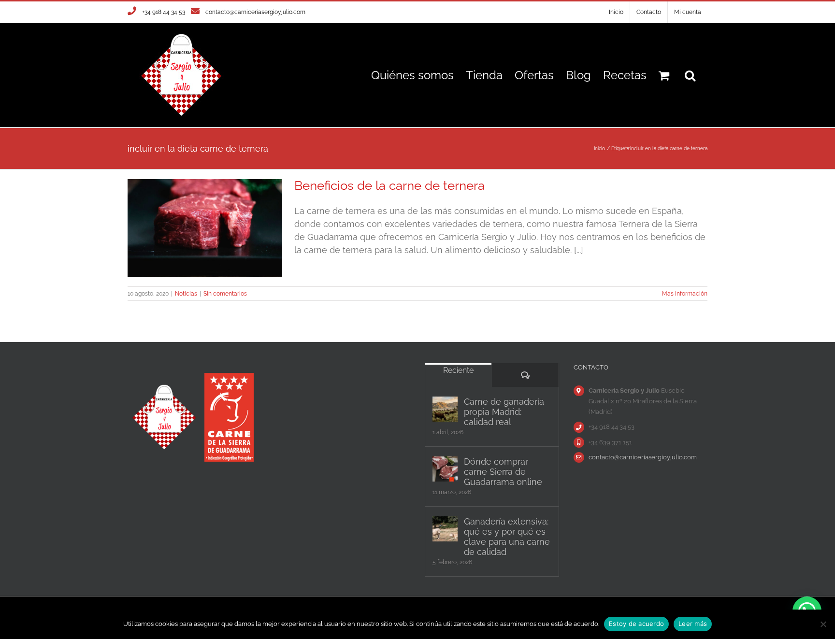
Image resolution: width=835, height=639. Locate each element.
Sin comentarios (225, 293)
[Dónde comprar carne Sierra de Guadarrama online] (445, 469)
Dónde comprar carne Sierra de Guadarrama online (503, 471)
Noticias (186, 293)
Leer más (692, 623)
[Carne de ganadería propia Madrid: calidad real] (445, 409)
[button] (690, 75)
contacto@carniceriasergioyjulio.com (255, 12)
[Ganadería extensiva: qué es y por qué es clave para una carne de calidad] (445, 528)
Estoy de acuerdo (636, 623)
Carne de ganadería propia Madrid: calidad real (504, 412)
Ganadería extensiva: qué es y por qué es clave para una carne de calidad (507, 536)
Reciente (458, 370)
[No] (823, 624)
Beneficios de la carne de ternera (389, 185)
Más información (684, 293)
